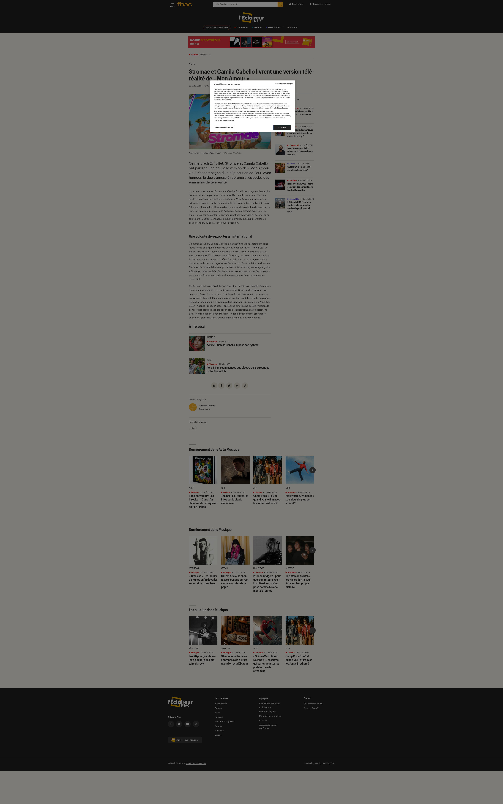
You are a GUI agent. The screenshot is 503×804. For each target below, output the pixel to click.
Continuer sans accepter (284, 84)
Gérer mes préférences (224, 127)
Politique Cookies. (281, 108)
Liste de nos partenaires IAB (224, 120)
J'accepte (282, 127)
